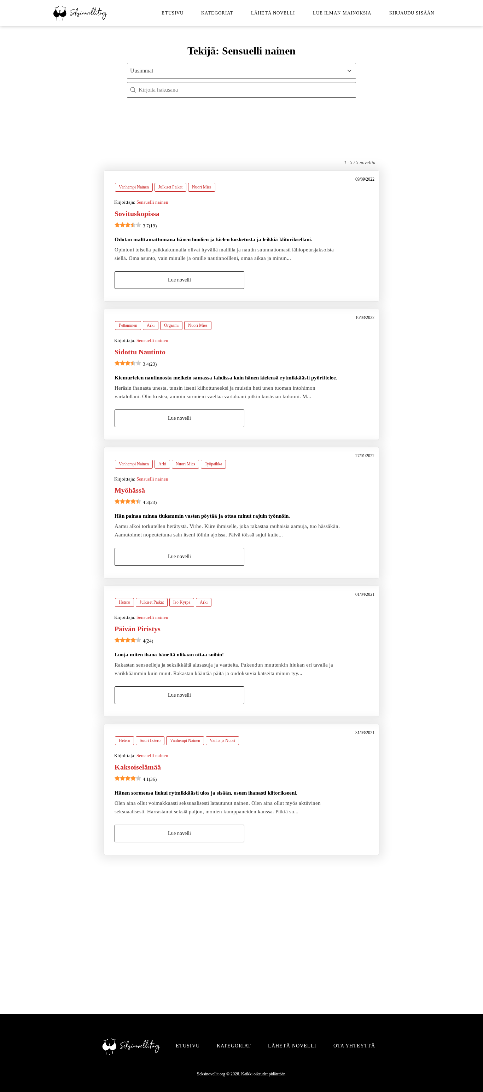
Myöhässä (130, 490)
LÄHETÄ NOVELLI (292, 1046)
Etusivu (173, 13)
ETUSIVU (188, 1046)
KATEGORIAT (234, 1046)
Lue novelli (179, 280)
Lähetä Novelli (273, 13)
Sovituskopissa (137, 213)
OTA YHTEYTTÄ (354, 1046)
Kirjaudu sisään (412, 13)
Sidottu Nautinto (140, 352)
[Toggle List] (349, 70)
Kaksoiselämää (138, 767)
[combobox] (235, 70)
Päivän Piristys (138, 629)
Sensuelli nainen (152, 202)
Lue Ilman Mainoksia (342, 13)
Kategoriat (217, 13)
